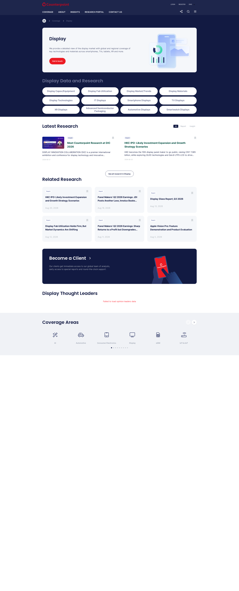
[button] (192, 4)
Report (183, 126)
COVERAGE (47, 12)
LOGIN (173, 4)
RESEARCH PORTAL (94, 12)
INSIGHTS (75, 12)
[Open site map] (195, 11)
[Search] (188, 11)
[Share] (181, 11)
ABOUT (61, 12)
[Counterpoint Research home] (55, 4)
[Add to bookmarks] (87, 191)
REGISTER (182, 4)
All (176, 126)
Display (69, 21)
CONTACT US (115, 12)
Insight (192, 126)
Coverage (56, 21)
